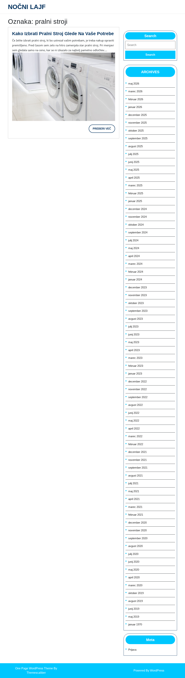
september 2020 (137, 538)
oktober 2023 (136, 303)
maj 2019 (133, 616)
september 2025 (137, 138)
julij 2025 (133, 154)
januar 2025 (135, 201)
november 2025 (137, 122)
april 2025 (134, 177)
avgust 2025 (135, 146)
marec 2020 (135, 585)
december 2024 (137, 209)
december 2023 (137, 287)
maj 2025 (133, 169)
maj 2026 (133, 83)
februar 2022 (135, 444)
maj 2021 (133, 491)
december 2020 (137, 522)
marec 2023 (135, 357)
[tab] (150, 55)
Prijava (132, 649)
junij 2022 (133, 412)
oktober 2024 (136, 224)
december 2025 (137, 114)
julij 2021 (133, 483)
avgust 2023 (135, 318)
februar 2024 (135, 271)
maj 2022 (133, 420)
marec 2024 (135, 263)
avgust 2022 (135, 404)
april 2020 (134, 577)
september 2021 (137, 467)
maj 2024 (133, 248)
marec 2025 (135, 185)
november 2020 (137, 530)
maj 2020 (133, 569)
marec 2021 (135, 506)
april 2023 (134, 350)
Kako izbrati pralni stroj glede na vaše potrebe (63, 33)
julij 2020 (133, 553)
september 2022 (137, 397)
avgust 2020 (135, 546)
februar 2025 (135, 193)
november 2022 (137, 389)
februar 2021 (135, 514)
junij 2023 (133, 334)
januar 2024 (135, 279)
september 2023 (137, 310)
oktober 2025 (136, 130)
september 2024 (137, 232)
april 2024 (134, 256)
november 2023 (137, 295)
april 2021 (134, 498)
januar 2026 (135, 106)
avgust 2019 (135, 600)
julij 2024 (133, 240)
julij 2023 (133, 326)
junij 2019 (133, 608)
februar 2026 (135, 99)
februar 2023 (135, 365)
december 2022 (137, 381)
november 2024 (137, 216)
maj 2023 (133, 342)
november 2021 (137, 459)
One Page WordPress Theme (34, 668)
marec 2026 (135, 91)
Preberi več (104, 130)
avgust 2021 (135, 475)
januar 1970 (135, 624)
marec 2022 (135, 436)
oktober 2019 (136, 593)
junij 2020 (133, 561)
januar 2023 (135, 373)
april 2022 (134, 428)
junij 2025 (133, 161)
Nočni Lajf (27, 6)
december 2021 (137, 451)
